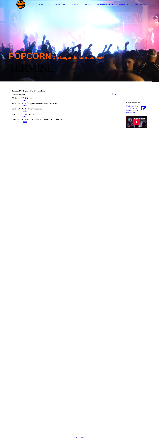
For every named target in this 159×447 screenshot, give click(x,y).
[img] (20, 4)
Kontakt (123, 4)
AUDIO (88, 4)
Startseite (44, 4)
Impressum (139, 4)
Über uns (60, 4)
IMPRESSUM (79, 437)
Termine (75, 4)
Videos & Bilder (105, 4)
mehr (25, 100)
